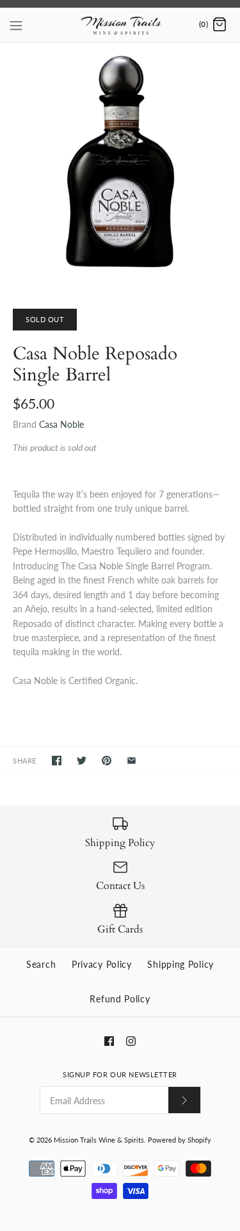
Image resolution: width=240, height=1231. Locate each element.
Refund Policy (120, 998)
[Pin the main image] (106, 760)
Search (41, 964)
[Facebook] (109, 1041)
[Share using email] (131, 760)
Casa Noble (61, 424)
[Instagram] (131, 1041)
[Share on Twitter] (81, 760)
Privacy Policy (102, 964)
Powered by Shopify (179, 1140)
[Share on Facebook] (56, 760)
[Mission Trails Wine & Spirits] (120, 25)
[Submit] (184, 1100)
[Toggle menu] (16, 24)
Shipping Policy (180, 964)
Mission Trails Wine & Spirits (99, 1140)
